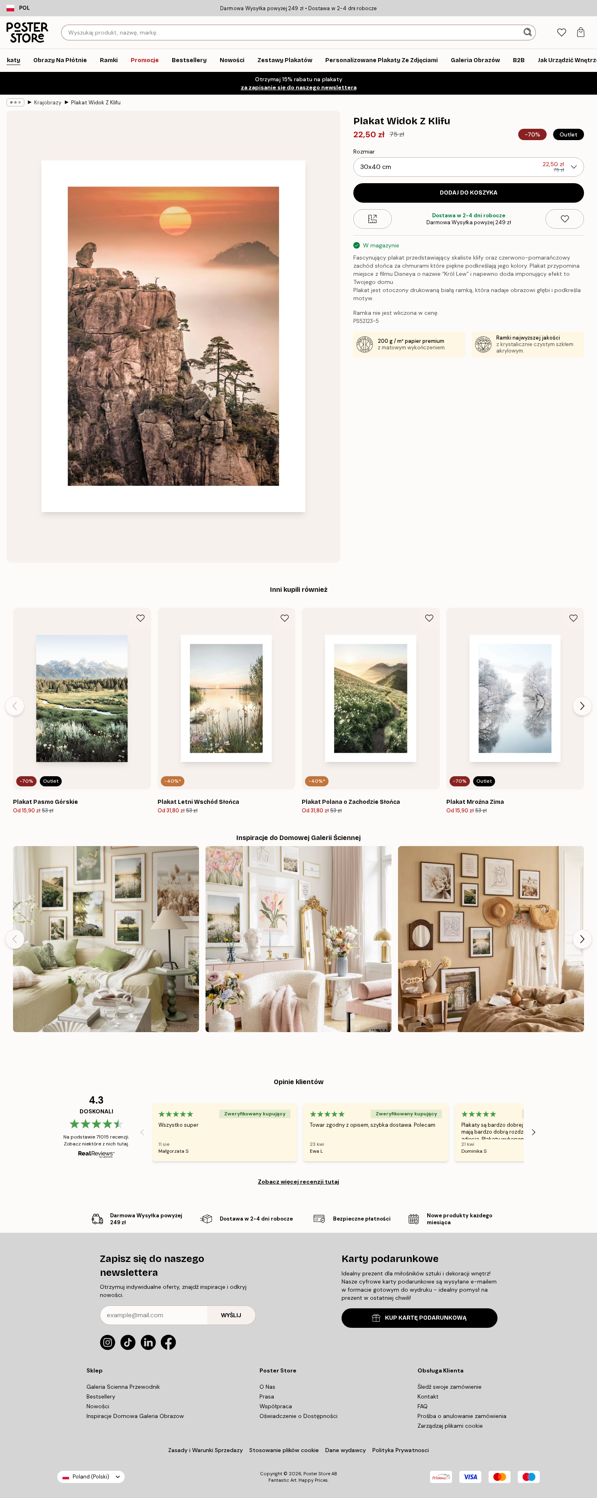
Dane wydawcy (345, 1450)
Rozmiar (364, 151)
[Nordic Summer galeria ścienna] (106, 939)
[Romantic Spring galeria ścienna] (298, 939)
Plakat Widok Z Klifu (96, 102)
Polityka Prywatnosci (400, 1450)
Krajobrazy (47, 102)
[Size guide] (372, 219)
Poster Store (316, 1473)
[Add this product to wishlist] (564, 219)
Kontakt (428, 1396)
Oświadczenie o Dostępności (298, 1416)
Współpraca (276, 1406)
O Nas (267, 1386)
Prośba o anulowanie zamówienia (461, 1416)
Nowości (98, 1406)
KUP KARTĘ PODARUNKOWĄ (426, 1317)
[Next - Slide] (582, 706)
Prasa (267, 1396)
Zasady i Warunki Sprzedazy (205, 1450)
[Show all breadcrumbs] (15, 102)
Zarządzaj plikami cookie (450, 1425)
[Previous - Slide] (14, 706)
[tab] (561, 33)
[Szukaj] (528, 32)
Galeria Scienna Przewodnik (123, 1386)
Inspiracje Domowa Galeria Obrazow (135, 1416)
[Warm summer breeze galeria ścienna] (491, 939)
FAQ (422, 1406)
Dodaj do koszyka (469, 192)
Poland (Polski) (91, 1476)
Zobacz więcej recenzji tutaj (298, 1181)
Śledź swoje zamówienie (449, 1386)
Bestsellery (101, 1396)
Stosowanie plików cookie (284, 1450)
